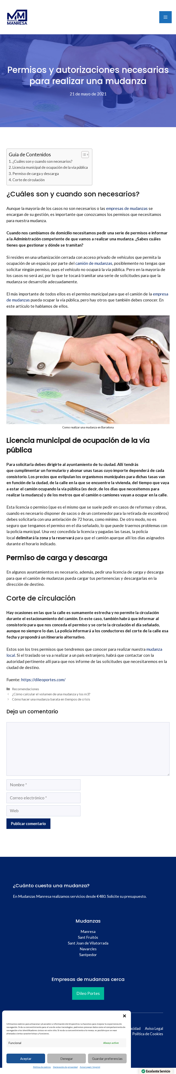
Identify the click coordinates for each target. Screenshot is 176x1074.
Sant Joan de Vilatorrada (88, 943)
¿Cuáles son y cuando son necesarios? (42, 161)
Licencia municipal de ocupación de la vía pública (50, 167)
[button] (124, 1016)
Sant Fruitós (88, 937)
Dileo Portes (88, 993)
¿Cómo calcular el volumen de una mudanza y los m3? (51, 694)
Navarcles (88, 948)
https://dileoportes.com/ (43, 679)
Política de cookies (42, 1067)
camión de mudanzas (93, 263)
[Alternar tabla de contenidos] (83, 154)
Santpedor (88, 954)
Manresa (88, 931)
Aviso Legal (154, 1028)
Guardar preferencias (107, 1058)
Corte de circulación (28, 180)
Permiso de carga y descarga (35, 173)
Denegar (66, 1058)
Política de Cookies (147, 1034)
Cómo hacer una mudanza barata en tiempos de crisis (51, 699)
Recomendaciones (25, 689)
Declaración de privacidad (65, 1067)
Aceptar (26, 1058)
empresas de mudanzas (127, 208)
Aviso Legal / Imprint (90, 1067)
